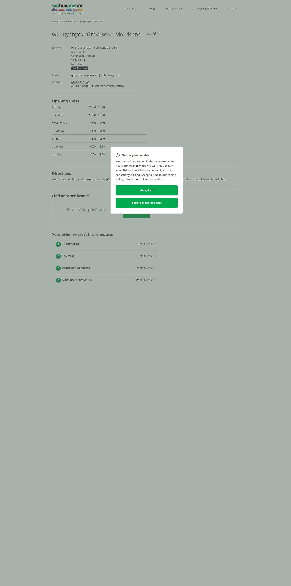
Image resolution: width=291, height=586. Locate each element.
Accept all (146, 190)
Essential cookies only (146, 203)
